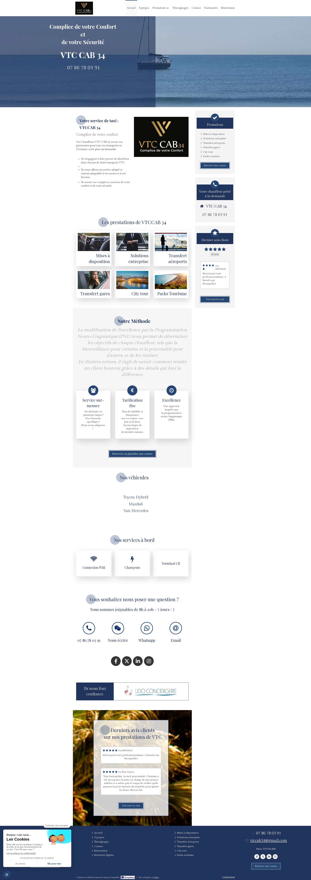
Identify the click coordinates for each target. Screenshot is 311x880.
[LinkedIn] (138, 661)
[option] (151, 692)
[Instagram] (149, 661)
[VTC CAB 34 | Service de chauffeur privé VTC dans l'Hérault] (84, 8)
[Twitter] (127, 661)
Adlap (156, 877)
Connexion (228, 877)
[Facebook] (116, 661)
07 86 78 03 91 (83, 68)
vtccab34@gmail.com (268, 840)
